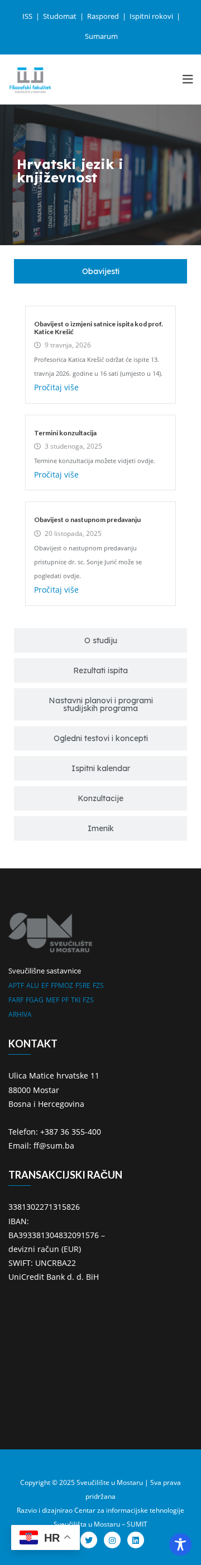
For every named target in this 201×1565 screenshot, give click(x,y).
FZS (98, 985)
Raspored (104, 16)
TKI (75, 1000)
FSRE (82, 985)
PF (65, 1000)
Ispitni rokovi (152, 16)
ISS (28, 16)
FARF (15, 1000)
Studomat (60, 16)
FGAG (35, 1000)
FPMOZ (62, 985)
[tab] (100, 271)
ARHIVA (20, 1014)
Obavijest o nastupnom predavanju (87, 519)
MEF (52, 1000)
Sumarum (101, 36)
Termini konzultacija (65, 433)
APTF (16, 985)
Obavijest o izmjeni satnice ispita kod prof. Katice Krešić (98, 327)
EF (45, 985)
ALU (32, 985)
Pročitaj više (56, 387)
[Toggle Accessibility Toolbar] (180, 1544)
